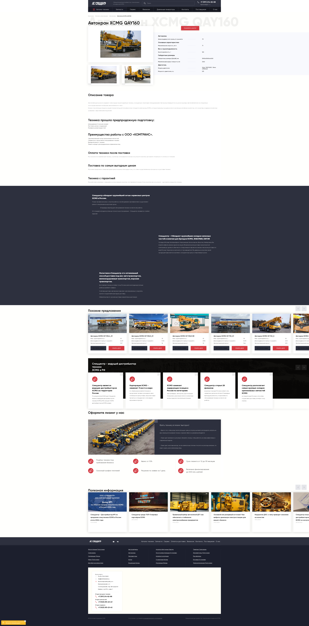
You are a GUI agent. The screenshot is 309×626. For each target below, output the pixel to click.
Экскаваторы (132, 556)
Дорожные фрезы (161, 563)
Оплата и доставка (178, 541)
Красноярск (204, 4)
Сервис (133, 9)
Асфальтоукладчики (162, 556)
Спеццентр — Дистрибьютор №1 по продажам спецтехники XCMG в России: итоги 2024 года (106, 517)
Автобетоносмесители (95, 563)
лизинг (98, 348)
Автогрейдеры (133, 549)
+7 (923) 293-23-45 (105, 607)
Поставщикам (201, 9)
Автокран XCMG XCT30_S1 (224, 336)
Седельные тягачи (94, 556)
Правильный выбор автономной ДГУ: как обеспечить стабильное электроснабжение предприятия (188, 517)
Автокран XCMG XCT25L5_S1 (142, 336)
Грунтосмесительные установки (166, 553)
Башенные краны (134, 563)
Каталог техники (102, 9)
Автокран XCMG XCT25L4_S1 (102, 336)
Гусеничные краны (162, 559)
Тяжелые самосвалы (199, 549)
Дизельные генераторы (166, 9)
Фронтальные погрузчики (96, 549)
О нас (215, 9)
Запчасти (119, 9)
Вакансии (146, 9)
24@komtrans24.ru (103, 579)
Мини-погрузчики (93, 559)
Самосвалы (92, 553)
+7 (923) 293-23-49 (105, 602)
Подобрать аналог (190, 28)
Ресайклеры (197, 556)
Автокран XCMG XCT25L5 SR (183, 336)
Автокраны (131, 553)
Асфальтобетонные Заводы (165, 549)
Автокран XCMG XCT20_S (264, 336)
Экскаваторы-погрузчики (201, 553)
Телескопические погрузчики (202, 563)
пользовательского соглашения (152, 618)
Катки (130, 559)
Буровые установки (199, 559)
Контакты (185, 9)
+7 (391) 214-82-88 (208, 2)
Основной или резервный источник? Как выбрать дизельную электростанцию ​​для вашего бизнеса (230, 517)
